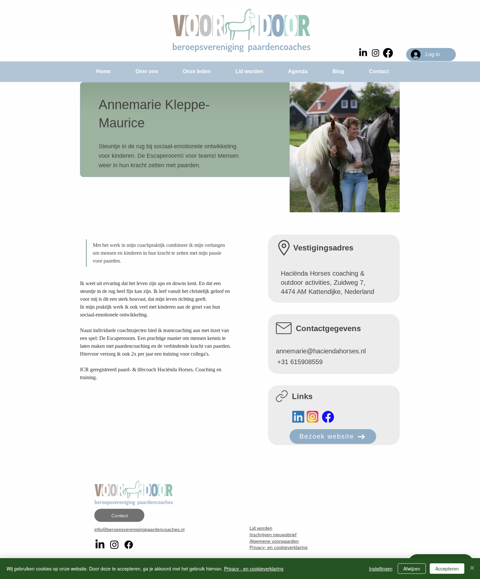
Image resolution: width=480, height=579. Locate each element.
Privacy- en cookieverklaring (278, 547)
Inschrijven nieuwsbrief (272, 534)
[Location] (298, 417)
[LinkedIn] (363, 53)
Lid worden (260, 528)
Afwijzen (411, 568)
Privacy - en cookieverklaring (253, 568)
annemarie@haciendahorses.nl (321, 351)
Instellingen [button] (380, 568)
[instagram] (375, 53)
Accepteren (447, 568)
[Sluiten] (472, 568)
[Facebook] (388, 53)
